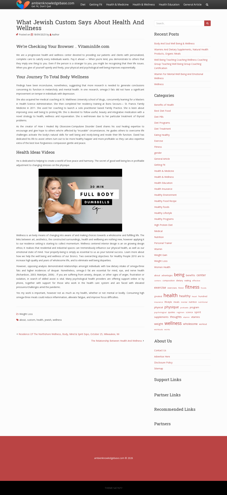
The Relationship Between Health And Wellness (116, 340)
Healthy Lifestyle (163, 213)
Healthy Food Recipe (165, 201)
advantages (167, 275)
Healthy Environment (165, 194)
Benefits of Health (164, 104)
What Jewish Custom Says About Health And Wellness (80, 25)
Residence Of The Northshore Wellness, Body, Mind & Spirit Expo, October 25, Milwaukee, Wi (69, 334)
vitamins (195, 317)
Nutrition (159, 237)
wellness (57, 319)
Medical (158, 231)
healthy (184, 296)
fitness (192, 287)
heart (194, 296)
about (22, 319)
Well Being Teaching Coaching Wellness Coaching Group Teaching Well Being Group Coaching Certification (180, 64)
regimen (180, 312)
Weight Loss (26, 314)
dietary (179, 280)
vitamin (186, 317)
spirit (197, 312)
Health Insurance (163, 188)
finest (181, 287)
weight (158, 324)
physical (158, 307)
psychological (160, 312)
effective (196, 280)
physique (171, 307)
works (167, 329)
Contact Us (160, 350)
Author (55, 34)
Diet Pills (159, 116)
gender (158, 152)
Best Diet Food (162, 110)
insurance (158, 302)
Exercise (158, 140)
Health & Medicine (117, 4)
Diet (82, 4)
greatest (158, 296)
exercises (172, 287)
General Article (192, 4)
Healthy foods (161, 207)
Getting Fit (95, 4)
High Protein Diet (163, 224)
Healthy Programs (164, 218)
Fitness (158, 146)
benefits (190, 275)
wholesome (190, 324)
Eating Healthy (162, 134)
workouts (158, 329)
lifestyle (168, 302)
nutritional (203, 302)
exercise (160, 287)
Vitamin (158, 249)
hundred (202, 296)
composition (169, 280)
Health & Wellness (144, 4)
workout (203, 324)
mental (184, 302)
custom (31, 319)
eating (187, 280)
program (194, 307)
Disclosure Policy (163, 362)
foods (203, 288)
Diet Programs (162, 122)
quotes (171, 312)
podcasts (184, 307)
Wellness (159, 84)
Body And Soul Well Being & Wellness (174, 43)
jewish (48, 319)
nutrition (193, 302)
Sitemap (158, 368)
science (189, 312)
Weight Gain (160, 255)
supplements (161, 317)
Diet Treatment (162, 128)
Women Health (162, 267)
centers (157, 280)
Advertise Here (162, 356)
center (201, 275)
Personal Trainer (163, 243)
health (40, 319)
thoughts (176, 317)
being (179, 274)
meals (176, 301)
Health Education (169, 4)
